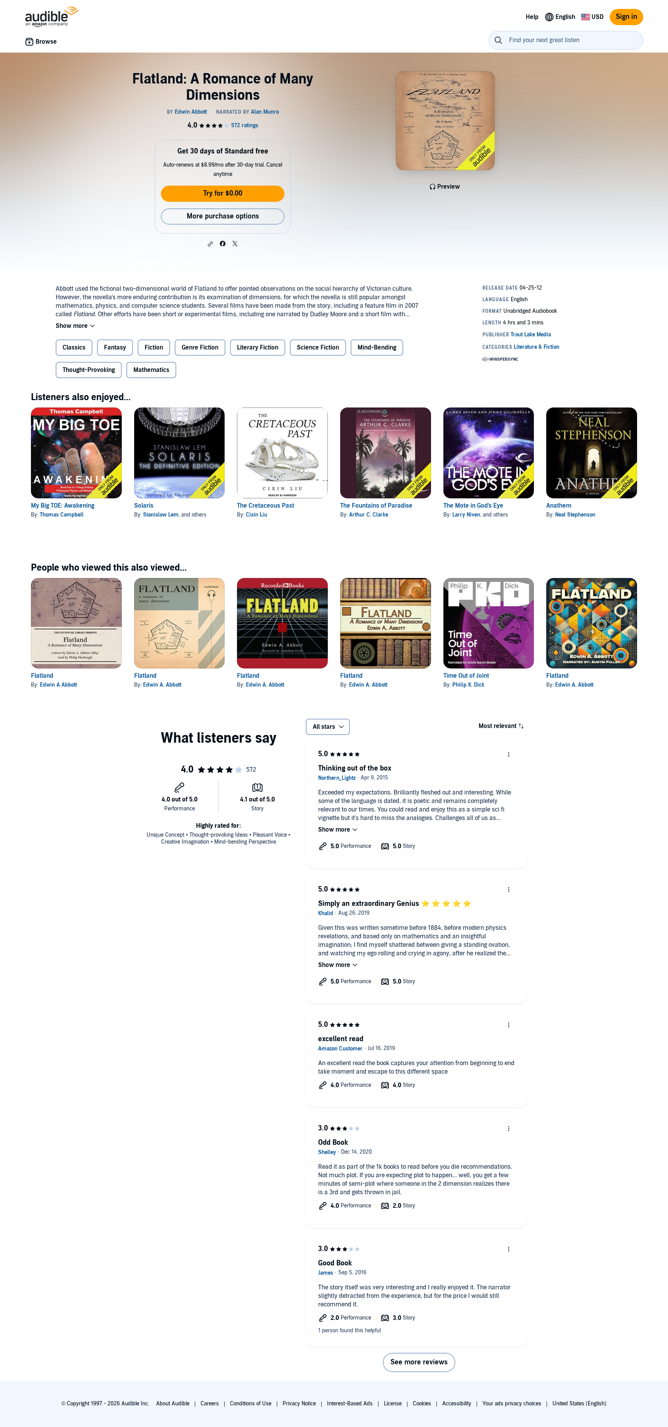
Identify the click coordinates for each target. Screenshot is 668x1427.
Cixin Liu (256, 514)
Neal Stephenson (575, 514)
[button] (210, 244)
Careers (210, 1403)
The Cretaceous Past (265, 506)
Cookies (422, 1403)
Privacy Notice (299, 1403)
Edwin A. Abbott (162, 685)
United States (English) (579, 1403)
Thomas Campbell (62, 514)
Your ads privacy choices (511, 1403)
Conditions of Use (250, 1403)
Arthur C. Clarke (368, 514)
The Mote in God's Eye (473, 506)
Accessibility (456, 1403)
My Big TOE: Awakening (62, 506)
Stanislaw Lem (161, 514)
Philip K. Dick (468, 685)
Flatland (42, 676)
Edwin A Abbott (58, 685)
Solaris (143, 506)
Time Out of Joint (466, 676)
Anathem (558, 506)
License (393, 1403)
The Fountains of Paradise (376, 506)
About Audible (172, 1403)
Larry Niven (466, 514)
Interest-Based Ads (350, 1403)
